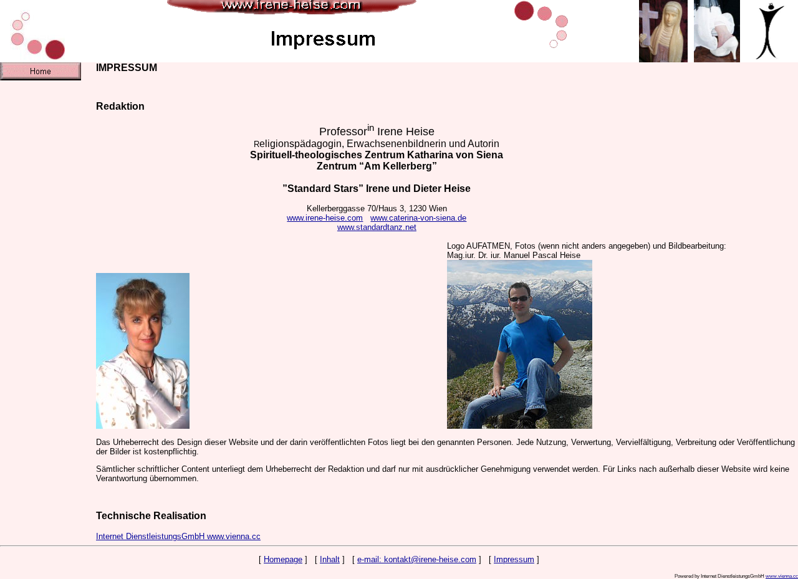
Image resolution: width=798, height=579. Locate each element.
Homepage (283, 559)
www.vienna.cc (782, 576)
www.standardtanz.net (376, 227)
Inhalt (330, 559)
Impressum (514, 559)
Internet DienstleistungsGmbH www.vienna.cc (178, 536)
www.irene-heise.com (325, 218)
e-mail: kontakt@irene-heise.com (416, 559)
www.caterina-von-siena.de (418, 218)
